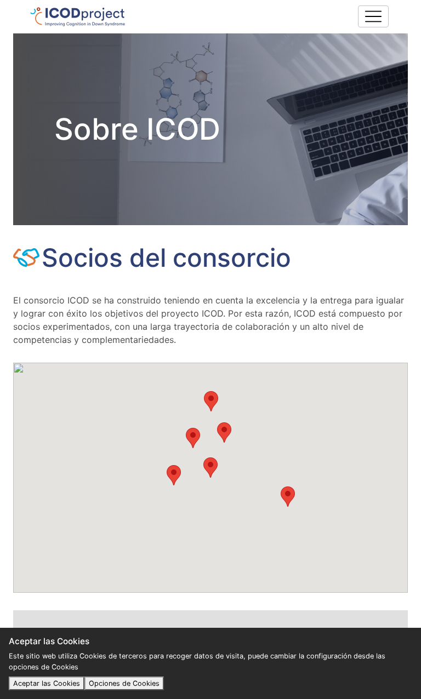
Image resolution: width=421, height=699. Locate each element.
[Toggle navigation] (373, 16)
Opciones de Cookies (124, 683)
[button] (210, 467)
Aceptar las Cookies (46, 683)
